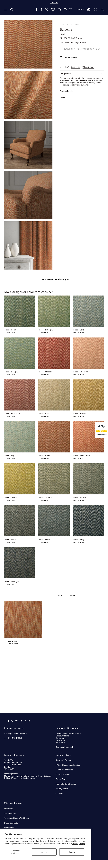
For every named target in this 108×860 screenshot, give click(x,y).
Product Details (66, 91)
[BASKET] (102, 10)
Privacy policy (62, 789)
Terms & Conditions (64, 770)
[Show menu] (5, 10)
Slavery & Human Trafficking (16, 818)
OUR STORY (54, 2)
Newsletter (9, 827)
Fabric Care (61, 779)
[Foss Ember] (23, 619)
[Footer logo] (17, 721)
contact (80, 10)
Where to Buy (88, 67)
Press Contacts (11, 823)
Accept (44, 852)
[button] (12, 10)
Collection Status (63, 774)
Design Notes (65, 74)
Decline (71, 852)
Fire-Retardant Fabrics (66, 784)
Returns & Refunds (64, 760)
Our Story (8, 808)
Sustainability (10, 813)
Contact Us (75, 67)
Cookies (59, 793)
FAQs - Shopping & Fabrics (68, 765)
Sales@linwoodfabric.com (15, 733)
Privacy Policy (78, 843)
